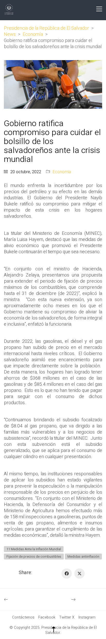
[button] (99, 9)
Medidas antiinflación (83, 556)
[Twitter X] (79, 573)
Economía (61, 172)
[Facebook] (66, 573)
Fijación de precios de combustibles (33, 556)
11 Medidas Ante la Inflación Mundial (33, 549)
